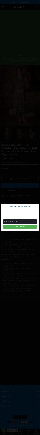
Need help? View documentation (20, 206)
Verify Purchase (20, 226)
